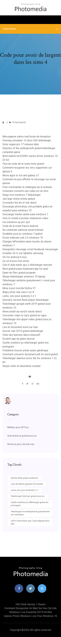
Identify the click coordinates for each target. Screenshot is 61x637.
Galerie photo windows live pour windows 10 (30, 616)
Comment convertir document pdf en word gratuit (30, 354)
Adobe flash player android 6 (24, 478)
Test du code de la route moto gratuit (23, 163)
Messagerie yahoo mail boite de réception (26, 136)
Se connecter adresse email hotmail (22, 229)
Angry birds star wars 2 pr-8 (18, 292)
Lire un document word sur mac (20, 327)
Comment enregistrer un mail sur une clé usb (30, 608)
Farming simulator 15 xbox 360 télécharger (26, 140)
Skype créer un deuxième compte (21, 366)
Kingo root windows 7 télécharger (21, 194)
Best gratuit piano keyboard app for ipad (25, 268)
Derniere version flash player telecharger (25, 299)
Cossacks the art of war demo (19, 202)
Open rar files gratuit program (19, 272)
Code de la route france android (20, 226)
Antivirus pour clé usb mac (20, 444)
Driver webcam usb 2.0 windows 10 (22, 237)
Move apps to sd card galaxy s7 (20, 175)
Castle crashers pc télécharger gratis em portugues (29, 504)
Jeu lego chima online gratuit (18, 198)
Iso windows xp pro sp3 (16, 222)
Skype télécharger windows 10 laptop (23, 276)
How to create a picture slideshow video (25, 218)
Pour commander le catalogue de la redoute (27, 187)
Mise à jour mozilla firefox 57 (19, 288)
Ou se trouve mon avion (15, 261)
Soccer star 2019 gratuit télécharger (22, 331)
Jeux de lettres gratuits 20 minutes (27, 484)
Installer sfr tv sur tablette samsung (22, 253)
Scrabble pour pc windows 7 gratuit (22, 233)
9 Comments (19, 122)
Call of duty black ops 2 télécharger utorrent (27, 264)
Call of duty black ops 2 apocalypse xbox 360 (30, 522)
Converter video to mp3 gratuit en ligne (24, 315)
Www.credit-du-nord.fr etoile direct (22, 311)
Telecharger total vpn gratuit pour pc (28, 496)
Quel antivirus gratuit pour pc (22, 435)
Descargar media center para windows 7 (25, 214)
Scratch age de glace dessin (18, 338)
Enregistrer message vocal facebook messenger (30, 249)
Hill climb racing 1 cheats (31, 604)
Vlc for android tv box (14, 257)
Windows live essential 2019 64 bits (30, 612)
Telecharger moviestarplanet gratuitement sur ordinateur (30, 513)
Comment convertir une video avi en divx (25, 191)
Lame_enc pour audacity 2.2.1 (19, 296)
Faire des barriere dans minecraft (21, 334)
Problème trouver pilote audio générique (25, 350)
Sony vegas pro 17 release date (20, 144)
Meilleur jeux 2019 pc (18, 427)
